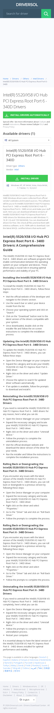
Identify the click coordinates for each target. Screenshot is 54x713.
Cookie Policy (32, 695)
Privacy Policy (8, 127)
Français (24, 659)
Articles (6, 689)
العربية (33, 668)
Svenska (6, 668)
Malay (13, 665)
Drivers (15, 686)
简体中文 (8, 670)
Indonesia (34, 659)
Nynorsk (8, 662)
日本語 (47, 668)
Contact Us (32, 692)
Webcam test (19, 689)
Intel (16, 169)
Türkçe (6, 665)
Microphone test (36, 689)
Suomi (44, 665)
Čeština (25, 668)
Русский (28, 662)
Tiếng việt (16, 668)
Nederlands (45, 659)
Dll (42, 686)
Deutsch (43, 657)
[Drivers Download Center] (27, 4)
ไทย (40, 668)
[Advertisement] (27, 48)
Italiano (15, 659)
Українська (39, 662)
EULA (42, 124)
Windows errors (30, 686)
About (19, 695)
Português (18, 662)
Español (6, 659)
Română (36, 665)
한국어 (17, 670)
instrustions (14, 124)
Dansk (20, 665)
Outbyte (42, 122)
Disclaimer (7, 695)
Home (5, 686)
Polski (27, 665)
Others (21, 165)
